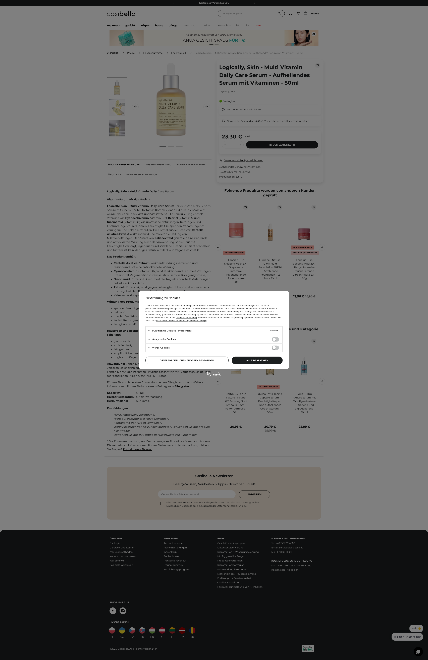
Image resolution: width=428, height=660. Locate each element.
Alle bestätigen (257, 360)
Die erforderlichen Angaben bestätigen (187, 360)
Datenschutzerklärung (186, 317)
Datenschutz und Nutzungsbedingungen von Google (181, 320)
